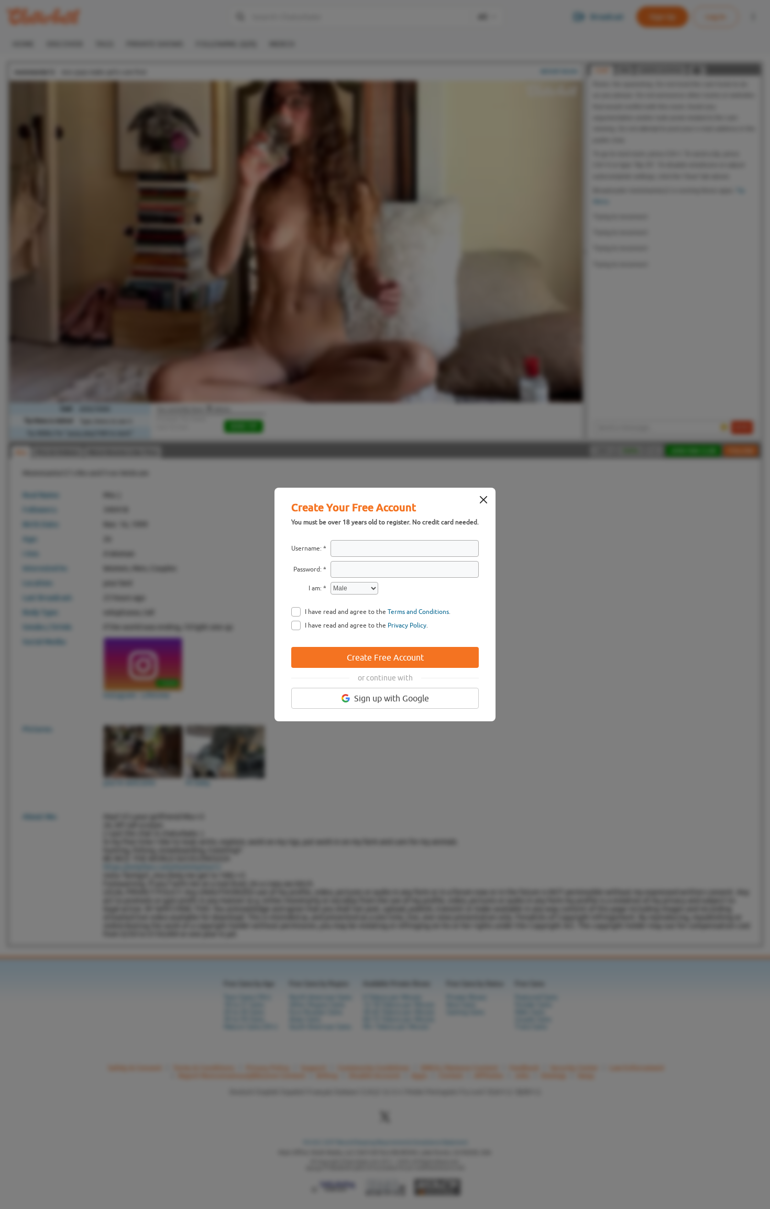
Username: (306, 548)
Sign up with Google (391, 698)
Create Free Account (385, 657)
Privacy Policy (407, 625)
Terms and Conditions (418, 612)
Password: (307, 569)
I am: (315, 588)
